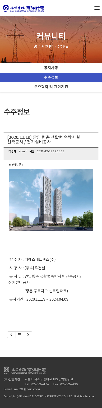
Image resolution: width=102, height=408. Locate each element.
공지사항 (51, 68)
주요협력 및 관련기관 (51, 87)
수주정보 (51, 77)
